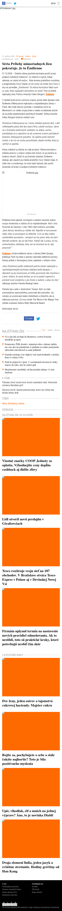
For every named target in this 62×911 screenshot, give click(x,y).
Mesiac (57, 330)
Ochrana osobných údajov (11, 889)
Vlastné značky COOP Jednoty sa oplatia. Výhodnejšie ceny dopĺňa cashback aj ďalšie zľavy (27, 465)
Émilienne (50, 94)
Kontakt (34, 887)
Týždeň (50, 330)
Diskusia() (27, 59)
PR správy (20, 56)
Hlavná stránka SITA (9, 892)
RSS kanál (35, 889)
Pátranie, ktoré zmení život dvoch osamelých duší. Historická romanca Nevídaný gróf (29, 384)
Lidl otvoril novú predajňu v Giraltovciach (23, 521)
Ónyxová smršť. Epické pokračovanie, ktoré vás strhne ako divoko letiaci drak (28, 391)
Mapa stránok (37, 892)
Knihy (34, 56)
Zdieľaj (8, 3)
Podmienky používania (10, 887)
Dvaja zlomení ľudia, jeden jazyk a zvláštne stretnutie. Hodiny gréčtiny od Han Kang (30, 867)
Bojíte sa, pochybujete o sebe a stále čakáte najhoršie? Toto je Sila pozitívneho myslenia (28, 759)
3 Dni (43, 330)
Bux (5, 403)
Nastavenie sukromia (9, 895)
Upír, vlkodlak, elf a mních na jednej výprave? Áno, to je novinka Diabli (29, 813)
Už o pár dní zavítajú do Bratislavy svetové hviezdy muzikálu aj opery (28, 338)
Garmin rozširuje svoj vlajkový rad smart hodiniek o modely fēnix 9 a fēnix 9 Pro (32, 356)
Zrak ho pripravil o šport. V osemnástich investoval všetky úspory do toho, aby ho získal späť (31, 363)
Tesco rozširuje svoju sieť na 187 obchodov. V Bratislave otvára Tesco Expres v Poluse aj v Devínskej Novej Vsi (29, 577)
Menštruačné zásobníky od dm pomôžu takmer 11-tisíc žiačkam (30, 371)
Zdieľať (29, 318)
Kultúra (27, 56)
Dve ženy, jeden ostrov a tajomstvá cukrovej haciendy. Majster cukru (27, 703)
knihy (22, 403)
